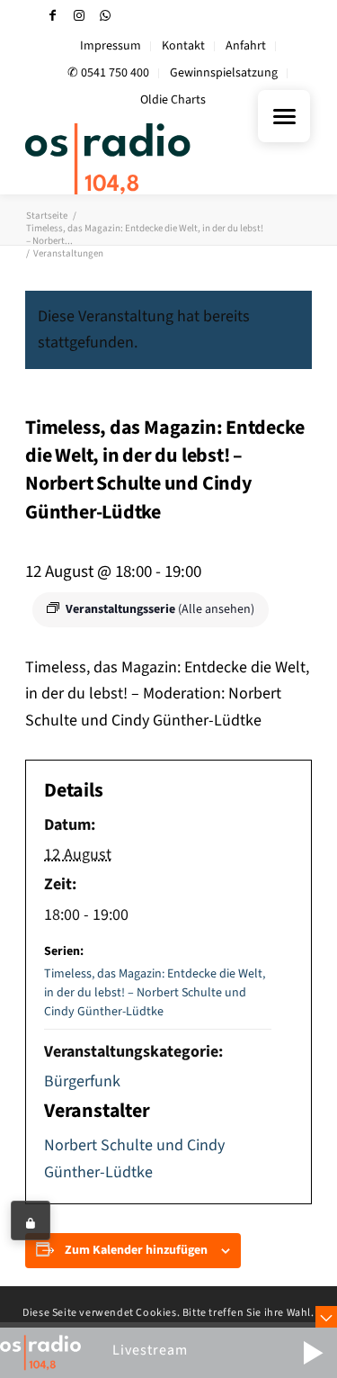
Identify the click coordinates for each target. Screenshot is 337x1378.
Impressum (110, 46)
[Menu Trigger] (284, 116)
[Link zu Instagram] (79, 16)
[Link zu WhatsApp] (105, 16)
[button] (312, 1353)
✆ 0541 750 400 (108, 73)
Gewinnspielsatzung (224, 73)
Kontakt (183, 46)
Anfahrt (246, 46)
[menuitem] (111, 46)
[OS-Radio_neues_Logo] (139, 158)
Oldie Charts (173, 100)
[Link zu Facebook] (53, 16)
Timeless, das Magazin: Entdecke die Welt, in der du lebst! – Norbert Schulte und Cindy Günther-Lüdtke (154, 993)
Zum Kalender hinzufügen (136, 1250)
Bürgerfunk (82, 1081)
